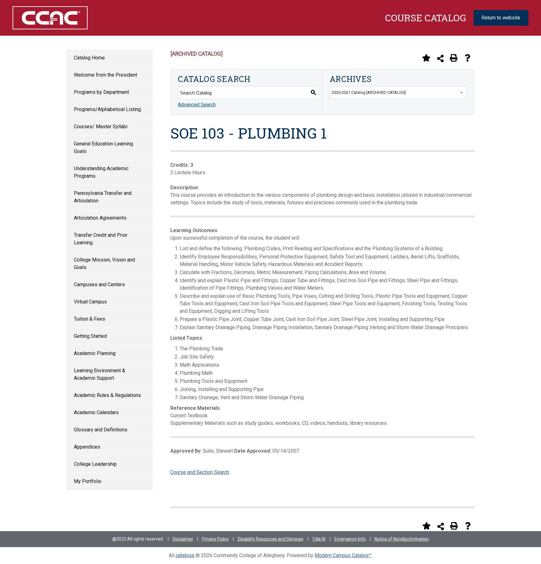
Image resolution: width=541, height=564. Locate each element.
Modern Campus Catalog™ (343, 555)
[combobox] (398, 92)
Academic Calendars (96, 412)
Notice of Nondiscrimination (401, 538)
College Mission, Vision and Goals (104, 263)
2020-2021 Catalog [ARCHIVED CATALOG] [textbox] (369, 92)
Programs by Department (101, 92)
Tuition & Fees (89, 319)
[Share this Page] (440, 58)
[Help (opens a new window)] (467, 58)
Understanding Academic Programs (101, 172)
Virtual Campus (90, 302)
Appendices (87, 447)
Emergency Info (350, 538)
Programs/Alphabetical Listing (107, 109)
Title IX (319, 538)
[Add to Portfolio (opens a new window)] (426, 58)
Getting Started (90, 336)
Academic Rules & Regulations (107, 395)
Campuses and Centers (99, 284)
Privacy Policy (215, 538)
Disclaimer (183, 538)
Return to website (501, 18)
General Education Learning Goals (103, 147)
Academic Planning (95, 353)
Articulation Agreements (100, 218)
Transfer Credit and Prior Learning (100, 239)
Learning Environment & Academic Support (99, 374)
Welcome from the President (105, 75)
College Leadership (95, 464)
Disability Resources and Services (270, 538)
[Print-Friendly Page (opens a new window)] (454, 58)
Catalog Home (89, 58)
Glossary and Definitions (100, 430)
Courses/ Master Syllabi (100, 127)
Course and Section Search (199, 472)
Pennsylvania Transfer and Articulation (102, 197)
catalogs (185, 555)
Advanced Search (197, 105)
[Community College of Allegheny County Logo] (49, 17)
